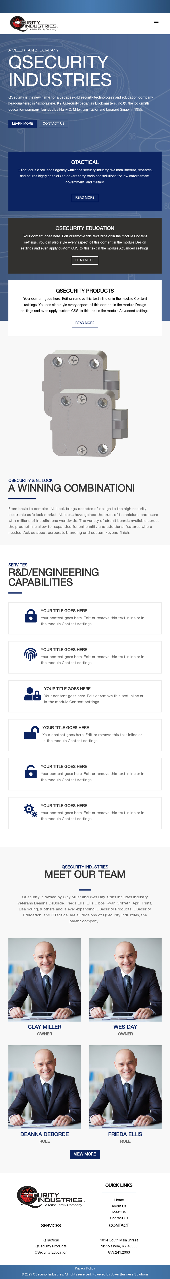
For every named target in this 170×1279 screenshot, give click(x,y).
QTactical (51, 1241)
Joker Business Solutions (130, 1274)
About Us (119, 1207)
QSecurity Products (51, 1247)
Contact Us (54, 124)
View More (85, 1155)
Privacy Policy (85, 1268)
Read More (85, 198)
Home (119, 1200)
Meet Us (119, 1212)
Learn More (22, 124)
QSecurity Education (51, 1253)
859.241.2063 (119, 1253)
